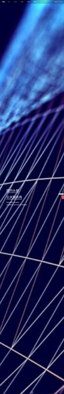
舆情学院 (28, 1)
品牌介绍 (35, 1)
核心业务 (15, 1)
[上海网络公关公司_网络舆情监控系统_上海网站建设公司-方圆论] (3, 1)
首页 (9, 1)
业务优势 (22, 1)
